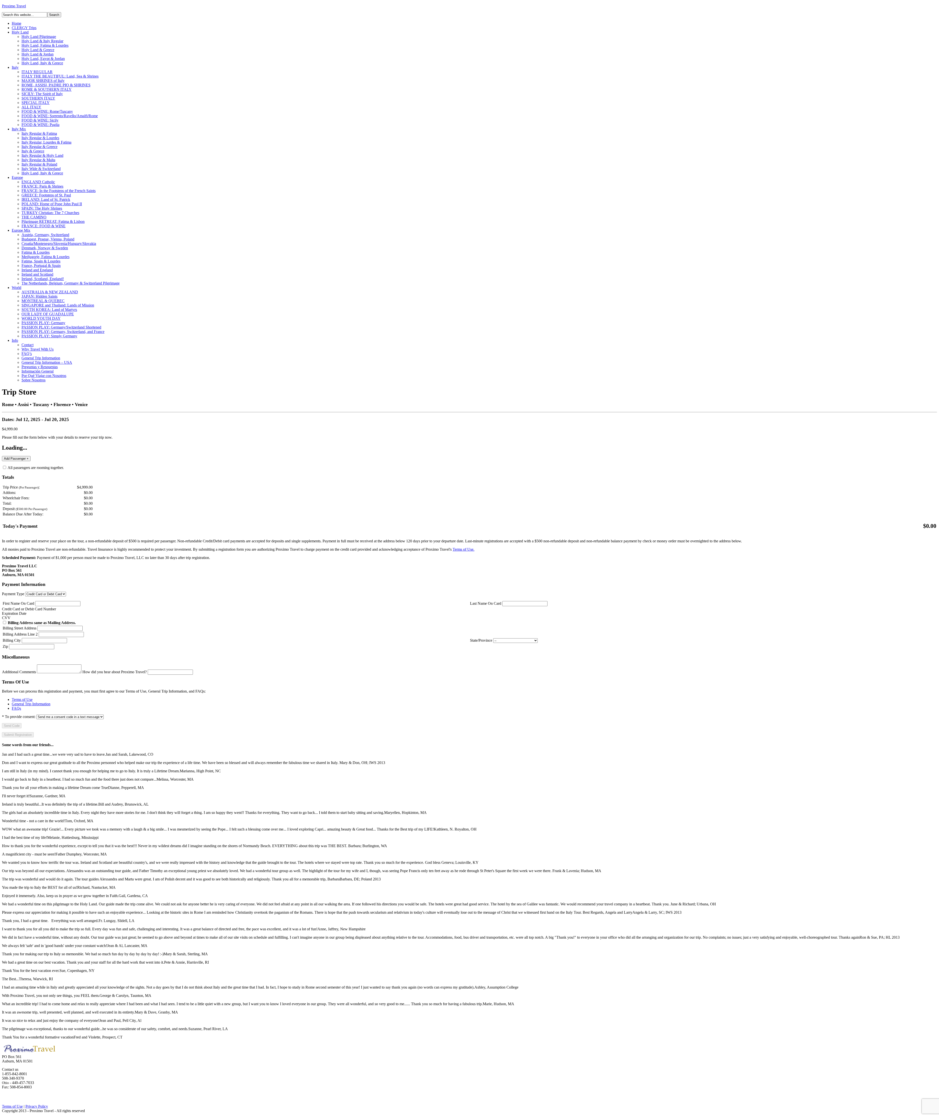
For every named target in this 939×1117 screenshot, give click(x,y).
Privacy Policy (36, 1106)
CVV (6, 618)
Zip (5, 646)
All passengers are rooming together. (35, 468)
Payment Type (13, 594)
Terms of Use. (463, 549)
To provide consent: (18, 717)
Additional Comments (19, 672)
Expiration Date (14, 613)
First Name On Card (18, 603)
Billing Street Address (19, 628)
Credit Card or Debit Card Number (29, 609)
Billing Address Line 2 (20, 634)
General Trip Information (31, 704)
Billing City (12, 640)
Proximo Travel (14, 6)
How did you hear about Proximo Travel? (114, 672)
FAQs (16, 708)
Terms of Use (22, 699)
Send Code (12, 726)
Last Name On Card (485, 603)
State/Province (481, 640)
